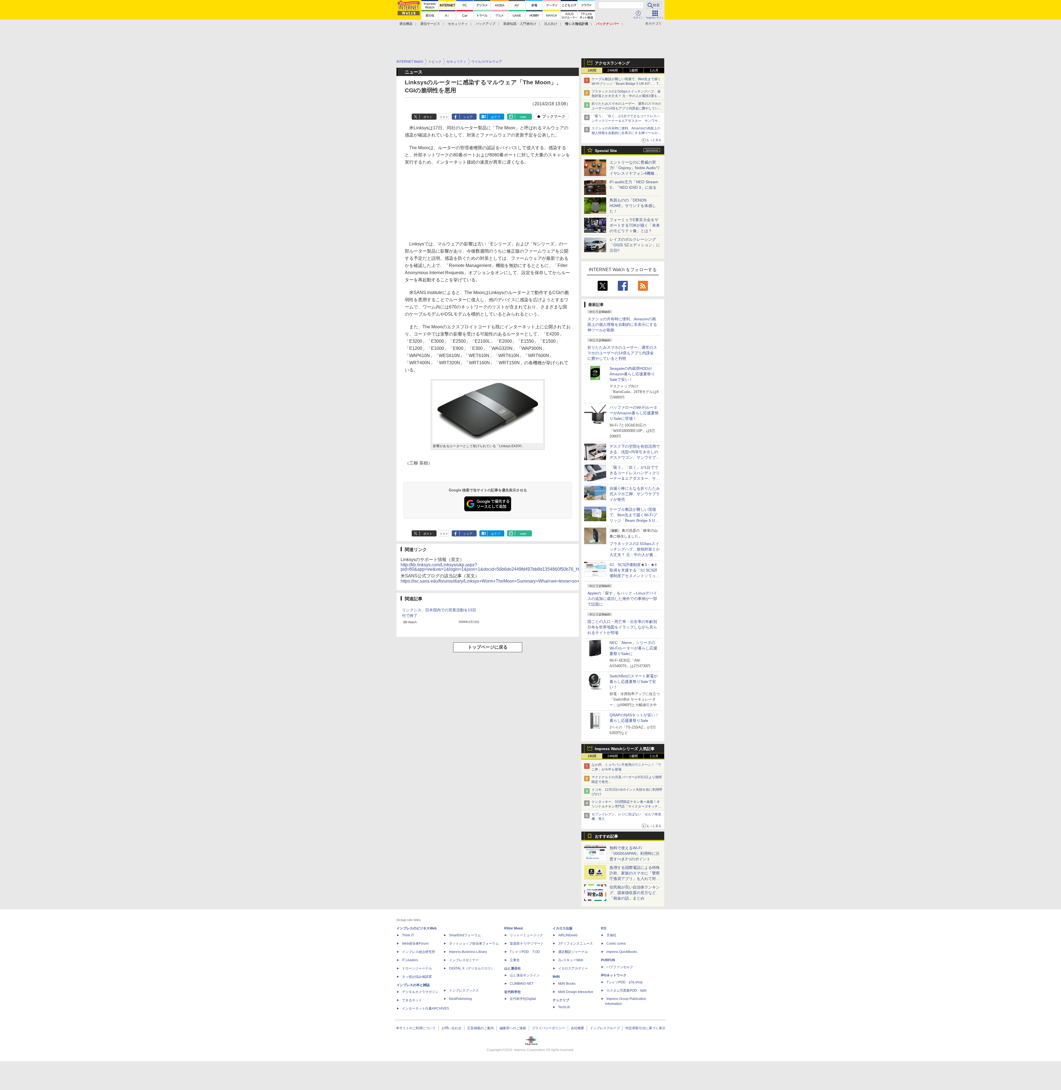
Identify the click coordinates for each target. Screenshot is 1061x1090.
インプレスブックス (464, 990)
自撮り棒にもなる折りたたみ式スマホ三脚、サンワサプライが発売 (635, 494)
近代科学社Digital (523, 999)
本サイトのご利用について (416, 1028)
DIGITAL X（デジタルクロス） (471, 968)
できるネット (412, 1000)
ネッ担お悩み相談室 (417, 977)
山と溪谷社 (512, 968)
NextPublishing (460, 999)
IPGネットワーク (613, 975)
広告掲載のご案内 (480, 1028)
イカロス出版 (562, 928)
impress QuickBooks (621, 952)
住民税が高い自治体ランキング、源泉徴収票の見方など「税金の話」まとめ (635, 892)
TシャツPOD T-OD (525, 952)
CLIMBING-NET (522, 984)
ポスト (427, 117)
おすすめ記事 (606, 836)
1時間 (592, 70)
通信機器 (406, 24)
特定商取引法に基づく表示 (645, 1028)
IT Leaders (410, 960)
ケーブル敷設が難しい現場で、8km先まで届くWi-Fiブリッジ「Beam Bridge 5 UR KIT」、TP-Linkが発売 (627, 83)
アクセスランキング (612, 63)
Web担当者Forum (415, 943)
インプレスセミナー (464, 960)
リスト (443, 117)
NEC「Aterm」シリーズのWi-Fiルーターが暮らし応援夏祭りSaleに (633, 648)
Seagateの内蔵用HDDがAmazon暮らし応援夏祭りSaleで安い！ (632, 374)
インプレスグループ (605, 1028)
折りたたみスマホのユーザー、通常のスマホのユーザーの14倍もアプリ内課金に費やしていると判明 (622, 353)
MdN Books (567, 984)
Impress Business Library (468, 952)
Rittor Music (513, 928)
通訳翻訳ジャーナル (573, 952)
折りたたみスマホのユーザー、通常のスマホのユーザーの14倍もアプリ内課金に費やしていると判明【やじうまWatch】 (627, 108)
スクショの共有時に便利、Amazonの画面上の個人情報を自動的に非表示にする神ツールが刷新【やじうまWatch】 (626, 133)
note (523, 117)
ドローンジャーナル (417, 968)
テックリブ (561, 1000)
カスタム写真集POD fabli (626, 990)
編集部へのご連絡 (513, 1028)
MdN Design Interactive (575, 992)
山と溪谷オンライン (525, 975)
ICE (603, 928)
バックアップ (485, 24)
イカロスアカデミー (573, 968)
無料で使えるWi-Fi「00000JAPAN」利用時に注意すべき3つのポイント (635, 853)
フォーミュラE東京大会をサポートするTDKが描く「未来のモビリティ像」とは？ (635, 225)
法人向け (550, 24)
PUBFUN (608, 960)
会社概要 (577, 1028)
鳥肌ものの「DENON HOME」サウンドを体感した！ (633, 205)
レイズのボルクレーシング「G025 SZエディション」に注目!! (635, 245)
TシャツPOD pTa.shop (624, 982)
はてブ (495, 117)
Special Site (606, 150)
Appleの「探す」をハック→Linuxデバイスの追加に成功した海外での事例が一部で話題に (622, 598)
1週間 (633, 70)
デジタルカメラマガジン (420, 992)
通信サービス (430, 24)
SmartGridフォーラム (465, 935)
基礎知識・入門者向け (519, 24)
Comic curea (616, 943)
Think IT (408, 935)
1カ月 (654, 70)
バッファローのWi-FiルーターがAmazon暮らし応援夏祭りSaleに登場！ (634, 413)
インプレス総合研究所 (418, 952)
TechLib (564, 1007)
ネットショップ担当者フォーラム (474, 943)
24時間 (612, 70)
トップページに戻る (488, 647)
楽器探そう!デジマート (527, 943)
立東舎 (515, 960)
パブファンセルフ (619, 967)
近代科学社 (512, 992)
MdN (556, 977)
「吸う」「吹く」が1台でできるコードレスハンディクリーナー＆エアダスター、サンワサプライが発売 (626, 120)
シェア (467, 117)
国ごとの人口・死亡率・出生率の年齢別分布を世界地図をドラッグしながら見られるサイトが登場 (622, 627)
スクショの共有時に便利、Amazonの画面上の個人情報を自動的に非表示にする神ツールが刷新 (622, 324)
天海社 (611, 935)
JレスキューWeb (570, 960)
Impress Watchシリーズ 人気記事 (625, 748)
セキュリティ (458, 24)
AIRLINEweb (567, 935)
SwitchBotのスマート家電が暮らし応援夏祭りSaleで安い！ (634, 681)
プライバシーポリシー (548, 1028)
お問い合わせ (451, 1028)
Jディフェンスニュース (575, 943)
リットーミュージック (526, 935)
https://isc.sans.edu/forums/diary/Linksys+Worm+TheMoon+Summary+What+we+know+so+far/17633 (499, 581)
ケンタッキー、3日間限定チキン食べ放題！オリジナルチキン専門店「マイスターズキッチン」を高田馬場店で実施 (626, 806)
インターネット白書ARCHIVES (425, 1008)
